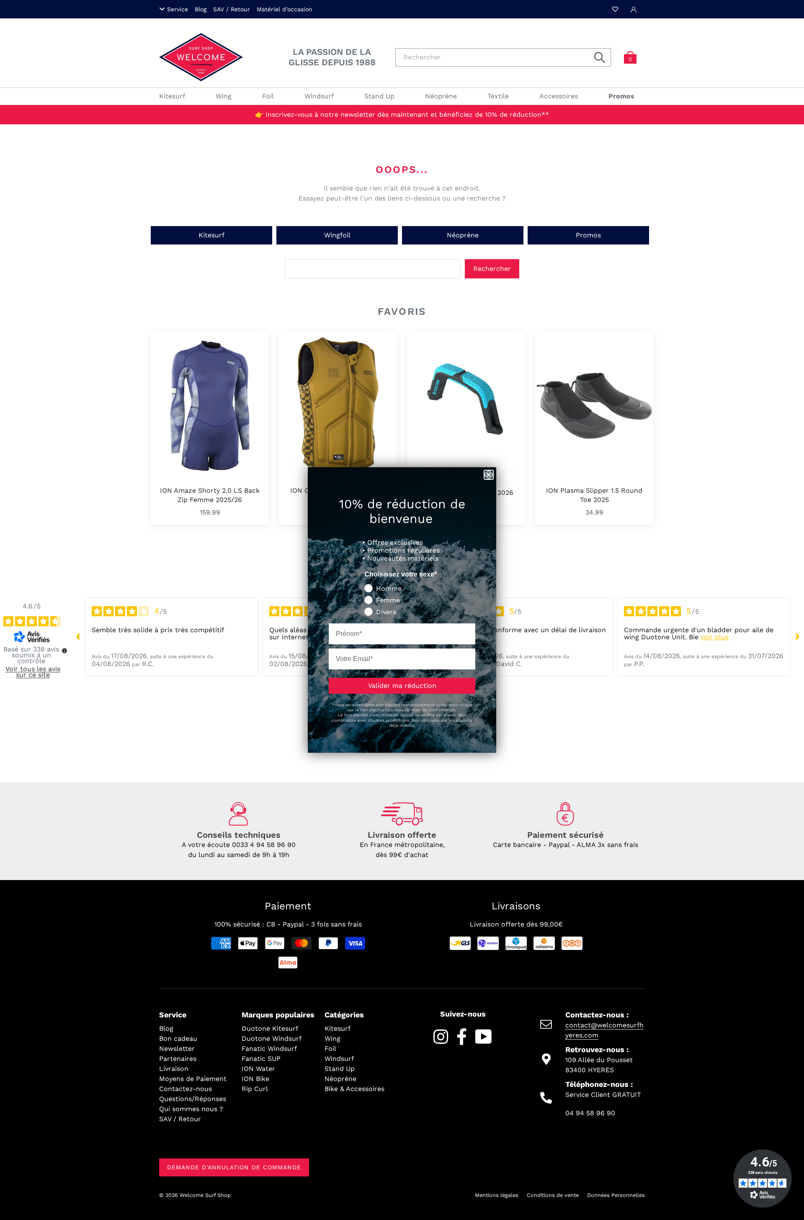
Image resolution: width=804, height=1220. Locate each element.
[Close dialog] (488, 475)
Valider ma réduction (402, 686)
